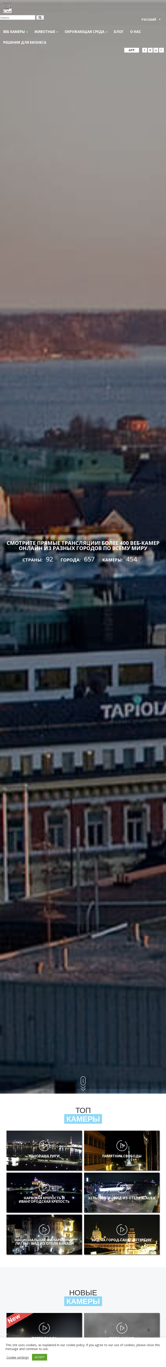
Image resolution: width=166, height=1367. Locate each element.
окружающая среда (85, 31)
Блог (119, 31)
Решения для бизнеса (24, 42)
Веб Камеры (14, 31)
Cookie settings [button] (17, 1357)
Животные (45, 31)
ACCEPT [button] (40, 1357)
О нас (135, 31)
